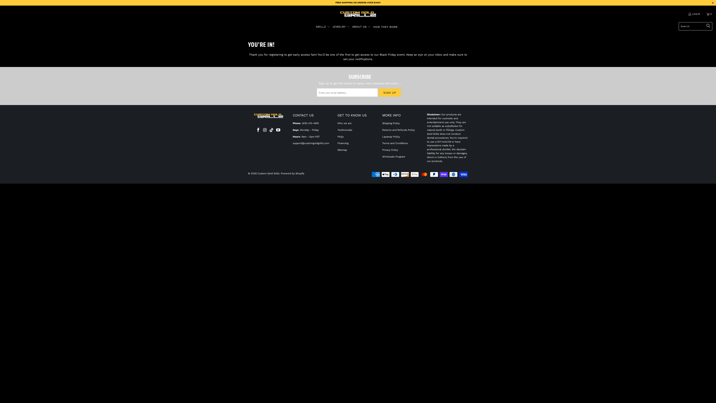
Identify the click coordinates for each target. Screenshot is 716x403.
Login (696, 14)
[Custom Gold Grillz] (358, 14)
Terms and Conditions (395, 143)
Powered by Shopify (292, 173)
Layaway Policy (391, 136)
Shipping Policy (391, 123)
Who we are (344, 123)
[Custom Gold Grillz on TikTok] (271, 130)
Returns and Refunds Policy (398, 130)
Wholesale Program (393, 156)
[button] (323, 27)
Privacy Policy (390, 150)
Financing (342, 143)
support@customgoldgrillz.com (311, 143)
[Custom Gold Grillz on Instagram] (265, 130)
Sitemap (342, 150)
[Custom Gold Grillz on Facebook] (258, 130)
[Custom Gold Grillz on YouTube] (278, 130)
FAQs (340, 136)
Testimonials (344, 130)
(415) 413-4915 (310, 123)
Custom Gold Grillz (268, 173)
